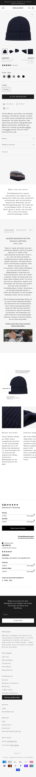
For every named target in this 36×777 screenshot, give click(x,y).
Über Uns (5, 657)
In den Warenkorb (18, 96)
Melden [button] (6, 580)
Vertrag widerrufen (12, 697)
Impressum (6, 728)
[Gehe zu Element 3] (17, 51)
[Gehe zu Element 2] (11, 51)
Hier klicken (14, 745)
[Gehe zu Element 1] (5, 51)
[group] (18, 504)
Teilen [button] (10, 580)
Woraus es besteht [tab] (21, 230)
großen (7, 129)
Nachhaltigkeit (7, 660)
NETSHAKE (29, 757)
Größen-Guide (7, 690)
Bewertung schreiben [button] (18, 528)
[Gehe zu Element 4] (24, 51)
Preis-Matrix (6, 667)
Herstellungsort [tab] (9, 230)
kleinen (28, 127)
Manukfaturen (7, 670)
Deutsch (17, 753)
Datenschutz (6, 725)
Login (4, 708)
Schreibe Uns (12, 741)
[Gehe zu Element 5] (30, 51)
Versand (5, 680)
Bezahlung (6, 686)
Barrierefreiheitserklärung (11, 731)
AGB (3, 721)
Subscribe (18, 620)
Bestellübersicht (8, 712)
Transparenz (6, 663)
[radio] (4, 76)
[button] (18, 65)
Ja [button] (2, 580)
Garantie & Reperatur (10, 693)
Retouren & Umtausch (10, 683)
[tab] (26, 536)
